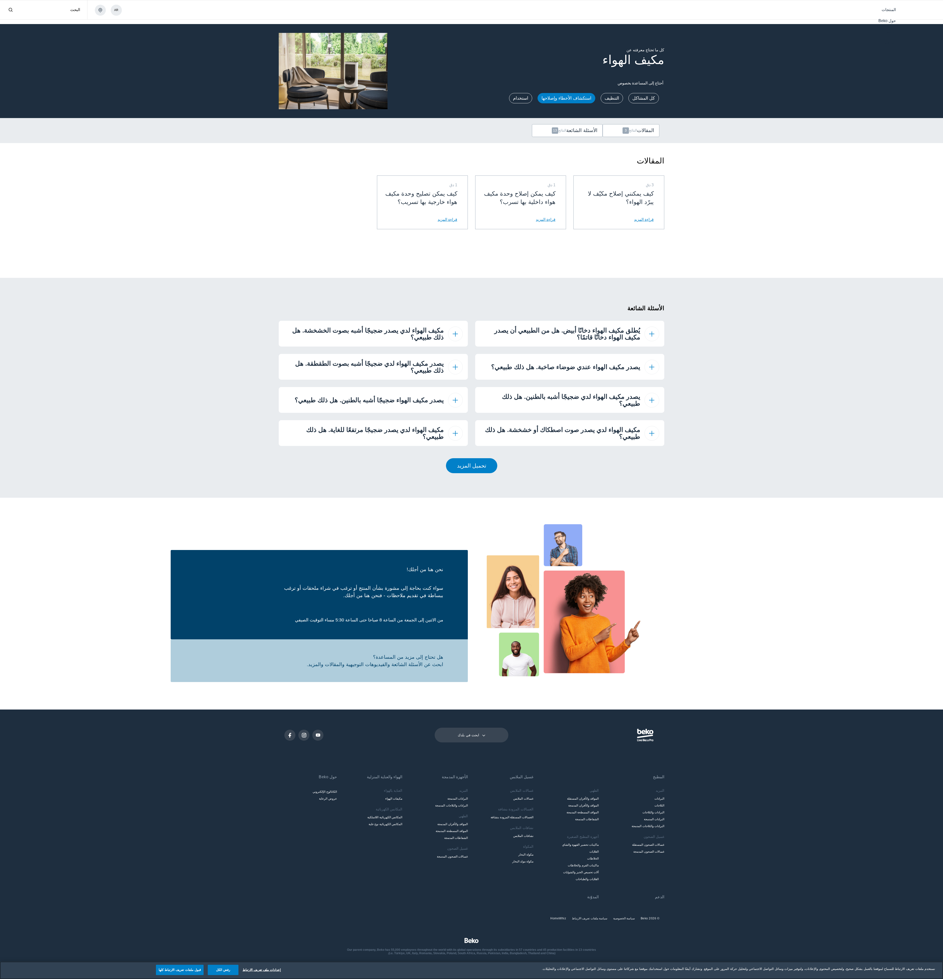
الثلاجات (659, 805)
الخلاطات (593, 858)
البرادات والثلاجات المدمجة (648, 826)
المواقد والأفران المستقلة (583, 798)
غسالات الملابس (523, 798)
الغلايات (594, 851)
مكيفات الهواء (393, 798)
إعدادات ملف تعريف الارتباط (262, 970)
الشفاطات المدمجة (587, 819)
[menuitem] (888, 9)
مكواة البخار (525, 854)
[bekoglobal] (918, 10)
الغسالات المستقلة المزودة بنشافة (512, 817)
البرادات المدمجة (654, 819)
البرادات (659, 798)
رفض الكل (223, 970)
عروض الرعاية (328, 798)
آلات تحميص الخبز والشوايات (581, 872)
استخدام (520, 98)
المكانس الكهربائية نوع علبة (385, 824)
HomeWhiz (558, 918)
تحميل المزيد (471, 466)
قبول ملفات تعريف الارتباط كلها (180, 970)
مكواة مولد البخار (522, 861)
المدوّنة (593, 897)
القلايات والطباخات (587, 879)
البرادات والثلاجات (653, 812)
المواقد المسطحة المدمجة (583, 812)
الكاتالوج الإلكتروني (325, 791)
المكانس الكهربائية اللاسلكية (384, 817)
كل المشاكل (643, 98)
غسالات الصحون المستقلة (648, 844)
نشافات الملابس (523, 836)
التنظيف (612, 98)
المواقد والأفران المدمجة (583, 805)
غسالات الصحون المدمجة (648, 851)
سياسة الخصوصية (623, 918)
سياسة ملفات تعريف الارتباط (589, 918)
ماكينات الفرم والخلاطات (583, 865)
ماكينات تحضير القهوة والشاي (580, 844)
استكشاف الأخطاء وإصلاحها (566, 98)
